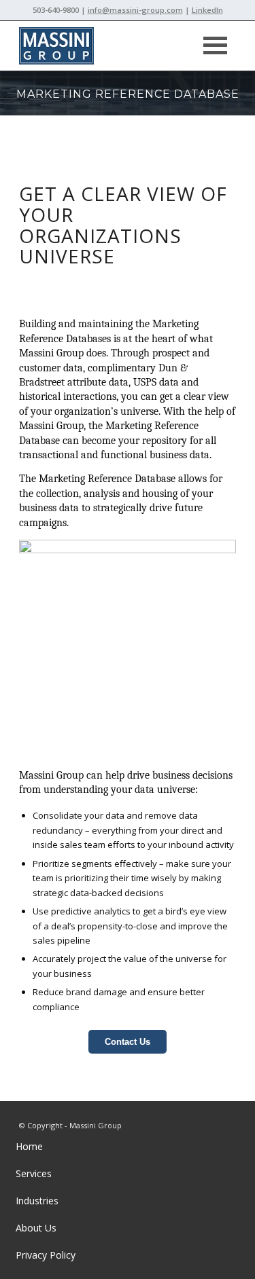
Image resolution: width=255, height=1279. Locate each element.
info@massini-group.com (135, 10)
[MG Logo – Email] (105, 45)
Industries (37, 1200)
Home (29, 1146)
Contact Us (127, 1042)
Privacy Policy (45, 1254)
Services (34, 1173)
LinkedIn (207, 10)
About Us (36, 1227)
